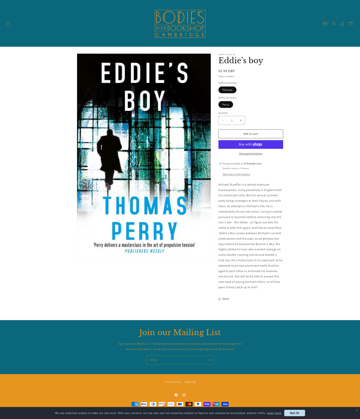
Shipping (190, 382)
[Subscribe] (209, 360)
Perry (225, 104)
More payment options (250, 153)
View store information (236, 174)
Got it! (294, 413)
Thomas (227, 90)
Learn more (274, 412)
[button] (8, 24)
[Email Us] (325, 24)
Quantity (223, 112)
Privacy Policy (173, 382)
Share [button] (225, 298)
